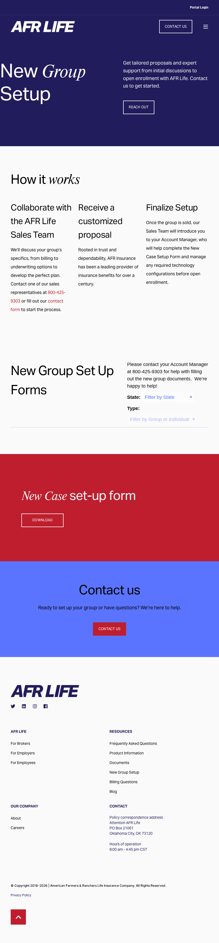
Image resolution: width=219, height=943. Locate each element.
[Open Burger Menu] (205, 26)
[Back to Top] (18, 917)
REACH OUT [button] (138, 107)
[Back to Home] (43, 26)
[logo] (45, 691)
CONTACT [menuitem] (118, 806)
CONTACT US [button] (176, 26)
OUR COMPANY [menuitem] (24, 806)
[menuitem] (199, 7)
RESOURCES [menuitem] (121, 732)
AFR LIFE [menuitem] (18, 732)
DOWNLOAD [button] (42, 520)
